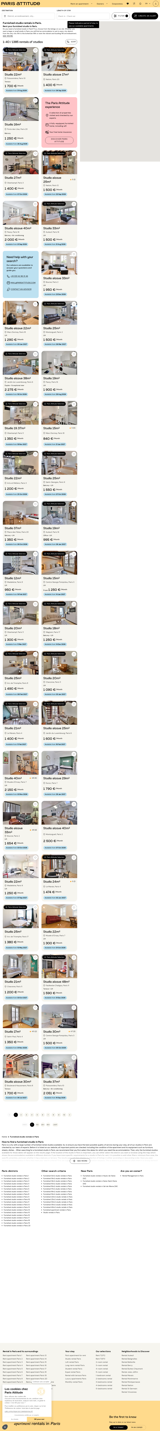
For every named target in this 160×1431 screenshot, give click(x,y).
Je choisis (14, 1419)
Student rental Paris (73, 1369)
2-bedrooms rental (104, 1378)
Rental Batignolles (129, 1359)
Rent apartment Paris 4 (13, 1365)
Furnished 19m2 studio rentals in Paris (57, 1194)
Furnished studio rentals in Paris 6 (16, 1189)
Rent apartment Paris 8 (13, 1378)
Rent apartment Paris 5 (13, 1369)
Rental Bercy (127, 1365)
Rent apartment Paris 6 (13, 1372)
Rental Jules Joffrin (130, 1372)
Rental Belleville (128, 1362)
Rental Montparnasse (131, 1382)
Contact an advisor (21, 289)
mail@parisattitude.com (23, 282)
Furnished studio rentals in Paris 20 (17, 1226)
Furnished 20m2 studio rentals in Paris (57, 1197)
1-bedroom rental (103, 1375)
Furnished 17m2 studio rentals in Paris (57, 1189)
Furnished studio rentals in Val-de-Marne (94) (100, 1186)
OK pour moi (39, 1419)
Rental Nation (127, 1385)
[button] (5, 1427)
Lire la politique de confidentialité (19, 1411)
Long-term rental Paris (75, 1365)
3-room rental (102, 1365)
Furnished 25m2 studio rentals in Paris (57, 1199)
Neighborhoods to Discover (136, 1351)
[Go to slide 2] (22, 67)
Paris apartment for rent (75, 1355)
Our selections (103, 1351)
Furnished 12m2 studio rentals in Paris (57, 1176)
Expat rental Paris (72, 1372)
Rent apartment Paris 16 (36, 1365)
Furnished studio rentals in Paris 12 (17, 1205)
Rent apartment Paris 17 (36, 1369)
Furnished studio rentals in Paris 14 (17, 1210)
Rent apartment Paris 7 (12, 1375)
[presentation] (82, 3)
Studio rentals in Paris (51, 1213)
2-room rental (102, 1362)
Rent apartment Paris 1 (12, 1355)
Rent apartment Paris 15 (36, 1362)
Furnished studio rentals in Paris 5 (16, 1186)
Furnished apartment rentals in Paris (57, 1210)
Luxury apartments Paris (75, 1378)
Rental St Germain (129, 1388)
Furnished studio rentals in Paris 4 (16, 1184)
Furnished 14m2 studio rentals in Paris (57, 1181)
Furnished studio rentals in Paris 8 (16, 1194)
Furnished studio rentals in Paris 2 (16, 1178)
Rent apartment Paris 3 (12, 1362)
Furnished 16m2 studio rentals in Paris (57, 1186)
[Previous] (9, 1115)
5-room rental (102, 1372)
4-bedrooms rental (104, 1385)
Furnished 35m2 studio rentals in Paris (57, 1205)
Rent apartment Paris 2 (12, 1359)
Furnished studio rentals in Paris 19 (17, 1223)
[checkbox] (35, 50)
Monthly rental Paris (73, 1382)
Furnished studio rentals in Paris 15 (17, 1213)
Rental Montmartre (130, 1378)
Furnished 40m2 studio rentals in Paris (57, 1207)
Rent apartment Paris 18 (36, 1372)
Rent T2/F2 (100, 1355)
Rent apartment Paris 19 (36, 1375)
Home (4, 1137)
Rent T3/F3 (100, 1359)
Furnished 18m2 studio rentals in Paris (57, 1191)
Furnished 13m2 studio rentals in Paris (57, 1178)
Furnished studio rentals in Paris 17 (17, 1218)
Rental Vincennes (129, 1392)
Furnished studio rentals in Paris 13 (17, 1207)
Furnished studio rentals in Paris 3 (16, 1181)
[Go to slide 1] (20, 67)
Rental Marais (127, 1375)
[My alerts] (134, 3)
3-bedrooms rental (104, 1382)
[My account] (156, 4)
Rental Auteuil (128, 1355)
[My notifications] (140, 3)
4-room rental (102, 1369)
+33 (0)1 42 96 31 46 (19, 276)
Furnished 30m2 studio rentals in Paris (57, 1202)
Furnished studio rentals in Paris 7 (16, 1191)
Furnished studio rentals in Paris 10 (17, 1199)
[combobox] (31, 16)
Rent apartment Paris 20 (36, 1378)
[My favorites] (128, 3)
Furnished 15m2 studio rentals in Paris (57, 1184)
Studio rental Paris (73, 1359)
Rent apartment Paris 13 (36, 1355)
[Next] (70, 1115)
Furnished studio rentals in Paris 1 (16, 1176)
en (146, 3)
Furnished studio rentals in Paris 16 (17, 1215)
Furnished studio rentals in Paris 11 (16, 1202)
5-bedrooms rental (104, 1388)
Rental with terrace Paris (75, 1375)
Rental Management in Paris (132, 1176)
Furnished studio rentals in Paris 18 (17, 1220)
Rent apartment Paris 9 (13, 1382)
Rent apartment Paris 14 (36, 1359)
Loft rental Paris (72, 1362)
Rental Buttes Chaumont (132, 1369)
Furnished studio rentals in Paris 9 (16, 1197)
